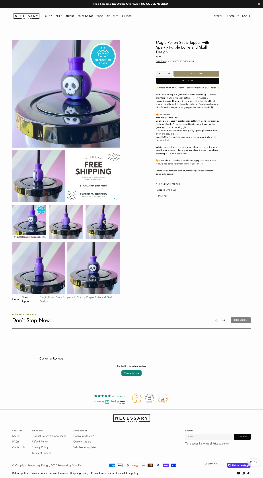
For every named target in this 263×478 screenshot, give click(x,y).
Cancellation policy (127, 473)
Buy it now (187, 80)
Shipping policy (79, 473)
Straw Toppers (26, 299)
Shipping (161, 61)
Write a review (131, 373)
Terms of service (58, 473)
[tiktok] (248, 473)
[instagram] (243, 473)
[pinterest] (238, 473)
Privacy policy (39, 473)
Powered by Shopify (69, 465)
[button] (233, 16)
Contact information (102, 473)
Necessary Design (38, 465)
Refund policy (20, 473)
